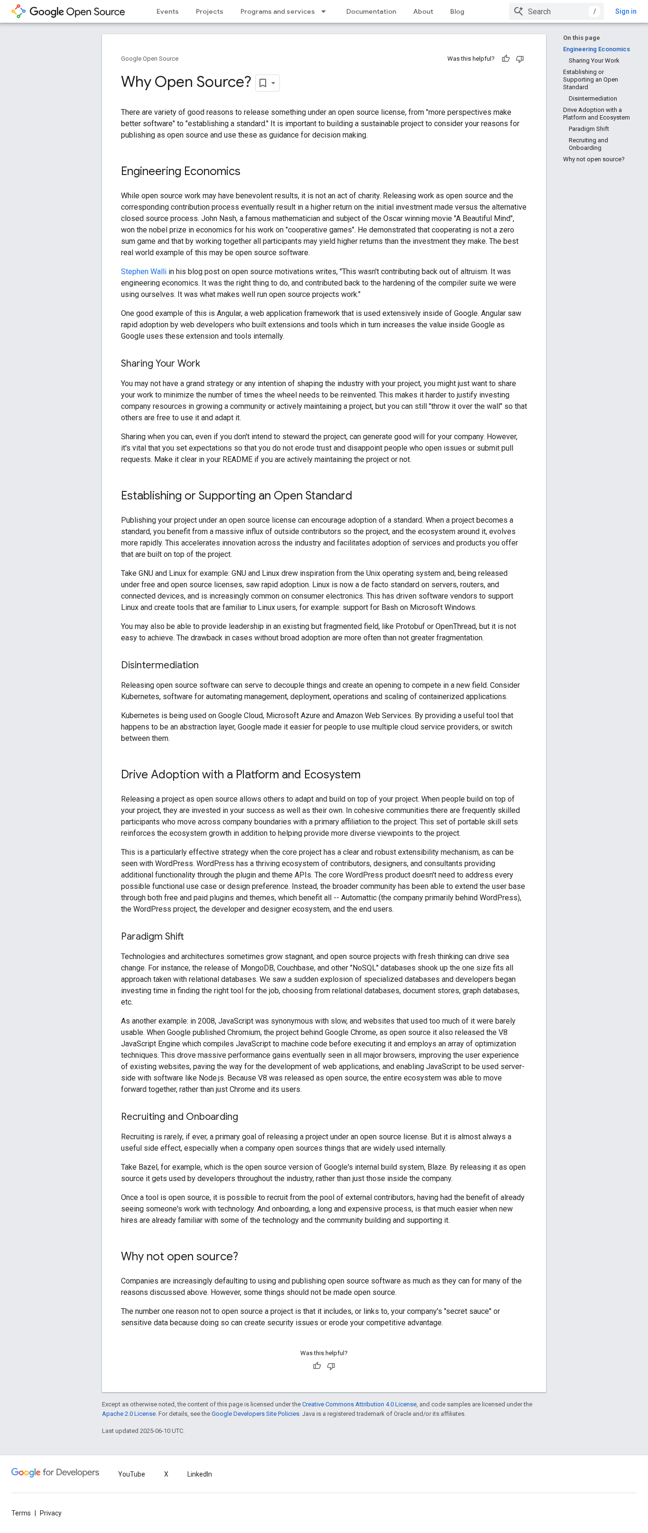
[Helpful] (506, 59)
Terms (21, 1513)
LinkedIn (199, 1474)
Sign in (626, 11)
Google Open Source (149, 58)
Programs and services (278, 11)
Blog (457, 11)
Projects (209, 11)
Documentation (371, 11)
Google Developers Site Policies (255, 1413)
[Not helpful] (520, 59)
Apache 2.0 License (129, 1413)
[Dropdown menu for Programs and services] (326, 11)
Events (168, 11)
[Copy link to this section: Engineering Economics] (250, 172)
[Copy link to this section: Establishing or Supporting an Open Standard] (361, 496)
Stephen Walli (144, 271)
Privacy (51, 1513)
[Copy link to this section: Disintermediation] (208, 666)
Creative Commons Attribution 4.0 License (359, 1404)
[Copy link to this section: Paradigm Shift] (193, 937)
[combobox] (556, 11)
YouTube (131, 1474)
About (423, 11)
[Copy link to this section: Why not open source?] (247, 1257)
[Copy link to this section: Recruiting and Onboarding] (247, 1117)
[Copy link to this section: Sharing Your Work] (209, 364)
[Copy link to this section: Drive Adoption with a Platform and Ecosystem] (370, 775)
